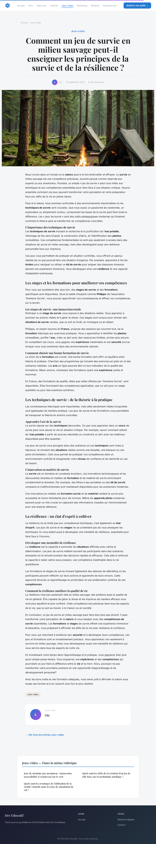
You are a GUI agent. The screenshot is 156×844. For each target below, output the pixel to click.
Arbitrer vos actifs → (137, 5)
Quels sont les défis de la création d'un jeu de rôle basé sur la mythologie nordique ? (106, 775)
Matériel (95, 5)
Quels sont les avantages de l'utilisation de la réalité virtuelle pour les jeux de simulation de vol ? (48, 787)
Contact (122, 825)
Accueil (21, 5)
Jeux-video (67, 5)
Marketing (82, 5)
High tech (41, 5)
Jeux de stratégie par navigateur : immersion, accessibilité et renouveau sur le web (48, 775)
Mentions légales (126, 819)
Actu (30, 5)
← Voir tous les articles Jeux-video (44, 734)
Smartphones (110, 5)
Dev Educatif (14, 815)
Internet (54, 5)
